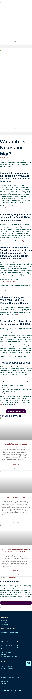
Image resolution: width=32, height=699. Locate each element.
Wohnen (3, 654)
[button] (16, 46)
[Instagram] (28, 663)
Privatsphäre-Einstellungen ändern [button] (11, 688)
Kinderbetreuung (6, 651)
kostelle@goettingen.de (7, 208)
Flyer (23, 241)
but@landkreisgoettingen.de (8, 281)
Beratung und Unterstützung (9, 647)
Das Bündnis (4, 622)
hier (11, 291)
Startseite (4, 620)
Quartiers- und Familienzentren (10, 645)
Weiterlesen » (16, 464)
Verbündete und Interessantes (10, 656)
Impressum (4, 681)
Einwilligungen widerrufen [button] (8, 693)
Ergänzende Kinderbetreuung (9, 632)
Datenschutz (5, 683)
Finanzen (3, 649)
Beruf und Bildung (6, 652)
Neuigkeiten (4, 624)
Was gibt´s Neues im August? (16, 444)
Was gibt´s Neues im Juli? (16, 497)
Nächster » (14, 577)
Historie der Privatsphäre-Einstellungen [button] (12, 690)
